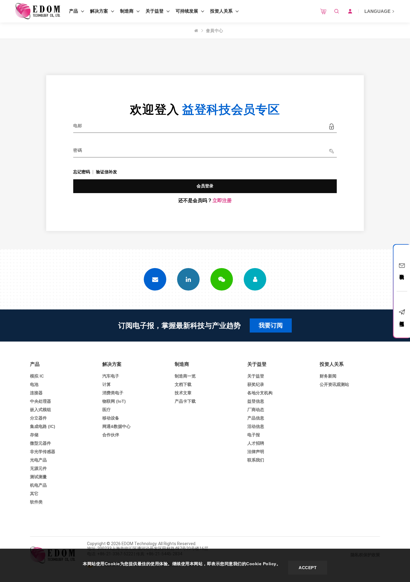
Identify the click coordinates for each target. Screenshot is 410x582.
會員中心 (214, 30)
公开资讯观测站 (334, 384)
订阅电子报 (402, 318)
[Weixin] (221, 279)
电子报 (253, 434)
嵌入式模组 (40, 409)
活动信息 (255, 426)
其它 (34, 493)
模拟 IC (37, 376)
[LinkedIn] (188, 279)
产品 (73, 10)
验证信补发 (106, 171)
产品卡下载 (185, 401)
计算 (106, 384)
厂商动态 (255, 409)
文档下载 (183, 384)
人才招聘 (255, 443)
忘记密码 (81, 171)
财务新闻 (328, 376)
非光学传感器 (42, 451)
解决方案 (99, 10)
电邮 (77, 125)
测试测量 (38, 476)
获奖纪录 (255, 384)
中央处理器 (40, 401)
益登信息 (255, 401)
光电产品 (38, 460)
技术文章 (183, 392)
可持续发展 (187, 10)
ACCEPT (308, 567)
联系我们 (255, 460)
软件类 (36, 502)
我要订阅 (271, 325)
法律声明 (255, 451)
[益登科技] (37, 11)
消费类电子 (112, 392)
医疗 (106, 409)
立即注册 (222, 200)
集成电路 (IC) (42, 426)
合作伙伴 (110, 434)
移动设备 (110, 418)
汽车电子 (110, 376)
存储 (34, 434)
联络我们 (402, 271)
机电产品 (38, 485)
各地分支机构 (260, 392)
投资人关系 (221, 10)
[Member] (255, 279)
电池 (34, 384)
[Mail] (155, 279)
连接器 (36, 392)
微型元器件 (40, 443)
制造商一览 (185, 376)
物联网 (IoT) (114, 401)
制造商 (127, 10)
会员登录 (205, 186)
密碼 (77, 150)
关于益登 (155, 10)
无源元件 (38, 468)
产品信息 (255, 418)
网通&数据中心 (116, 426)
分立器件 (38, 418)
